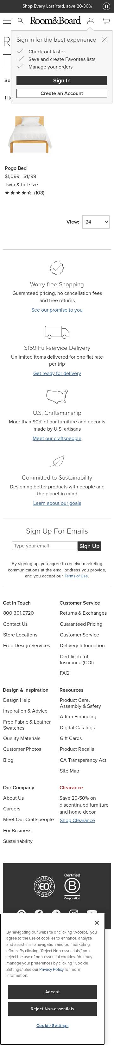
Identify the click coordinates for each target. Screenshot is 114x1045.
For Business (17, 830)
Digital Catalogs (77, 727)
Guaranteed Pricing (81, 624)
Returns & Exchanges (83, 613)
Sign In (62, 80)
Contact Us (15, 624)
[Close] (104, 40)
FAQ (64, 673)
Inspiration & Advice (25, 711)
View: (72, 221)
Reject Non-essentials (52, 1009)
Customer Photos (22, 749)
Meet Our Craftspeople (28, 819)
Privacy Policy (51, 969)
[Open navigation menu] (7, 21)
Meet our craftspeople (57, 438)
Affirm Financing (78, 716)
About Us (13, 798)
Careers (11, 808)
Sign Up (89, 546)
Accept (52, 992)
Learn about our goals (57, 503)
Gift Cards (71, 738)
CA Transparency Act (83, 760)
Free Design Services (26, 645)
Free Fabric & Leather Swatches (27, 725)
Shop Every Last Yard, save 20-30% (57, 6)
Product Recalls (77, 749)
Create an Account (62, 93)
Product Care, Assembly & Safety (80, 703)
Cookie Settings (52, 1026)
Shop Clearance (77, 820)
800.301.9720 (18, 613)
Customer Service (79, 634)
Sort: (9, 80)
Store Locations (20, 634)
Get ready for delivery (57, 373)
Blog (8, 760)
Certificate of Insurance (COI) (77, 659)
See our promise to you (57, 310)
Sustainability (18, 841)
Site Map (69, 770)
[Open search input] (20, 21)
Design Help (16, 700)
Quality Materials (21, 738)
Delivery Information (82, 645)
